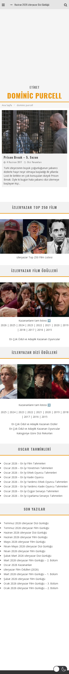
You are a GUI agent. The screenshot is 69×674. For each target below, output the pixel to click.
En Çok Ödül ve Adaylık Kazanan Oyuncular (34, 339)
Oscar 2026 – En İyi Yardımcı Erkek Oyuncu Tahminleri (36, 482)
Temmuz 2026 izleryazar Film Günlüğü (26, 528)
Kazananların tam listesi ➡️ (35, 405)
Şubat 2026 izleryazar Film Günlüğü (24, 579)
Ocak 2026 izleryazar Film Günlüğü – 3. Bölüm (31, 583)
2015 (49, 329)
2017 (31, 329)
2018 (22, 329)
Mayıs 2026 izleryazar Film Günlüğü (24, 541)
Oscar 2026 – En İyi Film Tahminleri (24, 463)
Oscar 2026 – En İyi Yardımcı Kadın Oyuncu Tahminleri (36, 486)
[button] (60, 669)
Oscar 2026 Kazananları (18, 565)
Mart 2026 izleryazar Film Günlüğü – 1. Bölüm (31, 574)
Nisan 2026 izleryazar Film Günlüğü (24, 551)
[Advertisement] (34, 48)
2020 (57, 325)
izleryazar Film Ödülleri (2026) (21, 569)
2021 (48, 325)
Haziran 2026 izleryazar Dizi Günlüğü (32, 4)
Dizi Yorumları (34, 162)
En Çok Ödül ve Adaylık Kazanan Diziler (34, 424)
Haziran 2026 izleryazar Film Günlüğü (25, 537)
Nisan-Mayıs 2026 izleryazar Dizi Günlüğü (28, 546)
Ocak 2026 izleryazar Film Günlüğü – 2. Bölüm (31, 588)
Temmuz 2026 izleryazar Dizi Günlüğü (26, 523)
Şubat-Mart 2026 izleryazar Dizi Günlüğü (27, 555)
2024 (21, 325)
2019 (65, 325)
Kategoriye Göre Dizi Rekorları (34, 433)
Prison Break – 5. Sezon (21, 157)
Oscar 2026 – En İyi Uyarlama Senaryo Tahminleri (33, 496)
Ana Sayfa (7, 105)
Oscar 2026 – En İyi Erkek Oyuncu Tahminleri (30, 472)
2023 (30, 325)
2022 (39, 325)
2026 (4, 325)
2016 (40, 329)
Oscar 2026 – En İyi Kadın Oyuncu (24, 477)
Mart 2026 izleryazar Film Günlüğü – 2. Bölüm (31, 560)
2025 (12, 325)
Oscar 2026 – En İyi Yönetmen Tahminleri (28, 468)
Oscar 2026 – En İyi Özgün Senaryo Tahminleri (31, 491)
